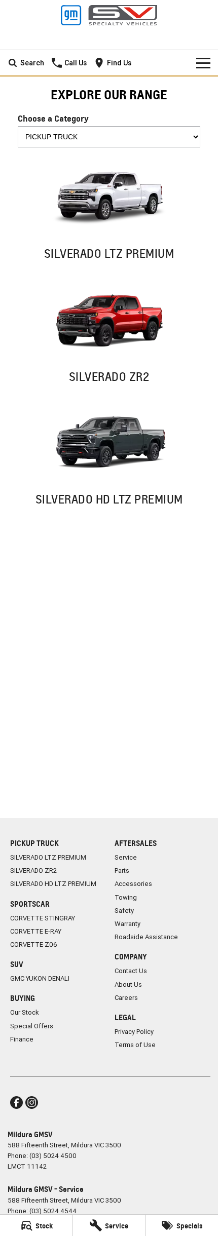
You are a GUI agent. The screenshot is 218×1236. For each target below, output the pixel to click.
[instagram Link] (31, 1102)
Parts (122, 870)
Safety (124, 910)
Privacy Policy (134, 1031)
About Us (128, 984)
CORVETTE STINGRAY (42, 918)
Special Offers (31, 1026)
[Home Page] (109, 15)
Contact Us (131, 971)
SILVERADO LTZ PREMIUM (48, 857)
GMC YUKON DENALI (39, 978)
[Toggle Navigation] (203, 62)
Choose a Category (53, 118)
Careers (126, 997)
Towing (126, 897)
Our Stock (24, 1012)
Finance (21, 1039)
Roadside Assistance (146, 937)
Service (126, 857)
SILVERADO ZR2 (33, 870)
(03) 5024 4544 (53, 1211)
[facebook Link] (16, 1102)
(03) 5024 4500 (53, 1155)
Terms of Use (135, 1044)
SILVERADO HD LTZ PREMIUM (53, 883)
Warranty (127, 923)
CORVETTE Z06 (33, 944)
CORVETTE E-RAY (35, 931)
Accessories (133, 883)
